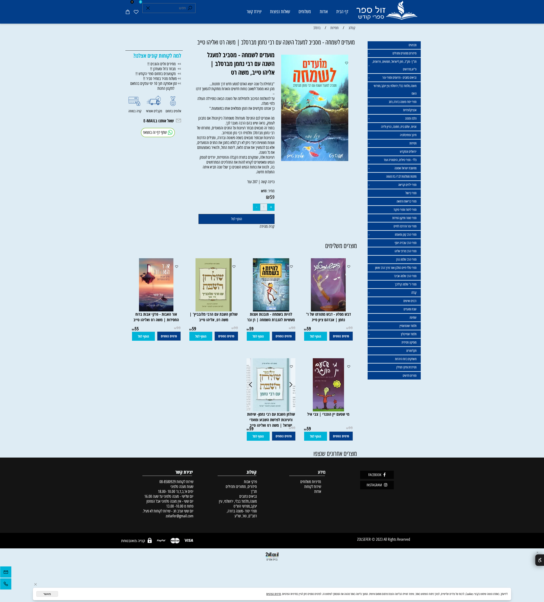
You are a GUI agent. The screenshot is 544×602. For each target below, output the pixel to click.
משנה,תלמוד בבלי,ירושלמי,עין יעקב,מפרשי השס (395, 90)
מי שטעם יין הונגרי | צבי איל (328, 414)
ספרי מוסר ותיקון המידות (404, 218)
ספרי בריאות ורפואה (406, 201)
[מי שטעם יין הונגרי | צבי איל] (328, 410)
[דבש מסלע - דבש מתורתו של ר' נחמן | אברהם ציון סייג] (328, 310)
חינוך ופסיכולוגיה (408, 135)
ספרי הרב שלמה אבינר (405, 276)
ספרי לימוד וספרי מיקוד (405, 210)
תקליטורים (411, 351)
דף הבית (342, 11)
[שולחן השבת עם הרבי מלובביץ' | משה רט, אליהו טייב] (214, 310)
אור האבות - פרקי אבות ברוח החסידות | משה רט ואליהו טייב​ (156, 316)
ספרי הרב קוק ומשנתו (405, 235)
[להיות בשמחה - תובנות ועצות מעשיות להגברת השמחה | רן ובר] (271, 310)
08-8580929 (167, 481)
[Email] (5, 573)
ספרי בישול (410, 193)
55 (137, 328)
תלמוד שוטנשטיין (408, 326)
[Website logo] (387, 12)
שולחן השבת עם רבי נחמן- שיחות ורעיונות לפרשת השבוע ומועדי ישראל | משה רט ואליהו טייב (271, 419)
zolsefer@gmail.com (179, 516)
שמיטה (412, 317)
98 (265, 191)
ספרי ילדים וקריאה (407, 185)
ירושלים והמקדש (408, 152)
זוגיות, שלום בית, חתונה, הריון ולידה (398, 127)
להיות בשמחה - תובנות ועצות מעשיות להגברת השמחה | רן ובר (271, 316)
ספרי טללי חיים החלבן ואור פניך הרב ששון (395, 268)
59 (272, 196)
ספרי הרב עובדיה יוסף (405, 243)
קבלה (413, 293)
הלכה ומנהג (410, 118)
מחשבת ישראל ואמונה (405, 168)
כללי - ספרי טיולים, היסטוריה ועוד (400, 160)
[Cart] (127, 11)
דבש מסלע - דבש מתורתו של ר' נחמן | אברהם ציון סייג (328, 316)
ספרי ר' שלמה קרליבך (405, 284)
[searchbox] (169, 8)
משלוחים (305, 11)
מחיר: (271, 190)
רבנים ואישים (409, 301)
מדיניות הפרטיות (273, 594)
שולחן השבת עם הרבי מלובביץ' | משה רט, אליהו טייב (214, 316)
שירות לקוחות (312, 486)
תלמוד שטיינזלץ (408, 334)
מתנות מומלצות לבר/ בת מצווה (401, 176)
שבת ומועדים (410, 309)
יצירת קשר (254, 11)
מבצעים (412, 45)
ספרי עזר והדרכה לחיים (405, 226)
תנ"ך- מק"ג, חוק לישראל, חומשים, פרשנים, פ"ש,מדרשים (394, 65)
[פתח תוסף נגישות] (539, 560)
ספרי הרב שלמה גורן (406, 259)
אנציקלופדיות (409, 110)
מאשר (47, 594)
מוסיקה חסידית (409, 342)
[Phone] (5, 585)
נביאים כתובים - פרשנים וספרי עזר (399, 78)
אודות (324, 11)
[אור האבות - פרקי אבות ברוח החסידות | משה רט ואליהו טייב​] (156, 310)
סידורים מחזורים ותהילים (404, 53)
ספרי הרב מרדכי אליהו (405, 251)
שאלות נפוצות (280, 11)
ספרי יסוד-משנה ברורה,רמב (402, 102)
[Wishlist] (136, 11)
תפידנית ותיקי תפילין (406, 367)
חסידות (412, 143)
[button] (315, 336)
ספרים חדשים (409, 376)
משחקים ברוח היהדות (405, 359)
